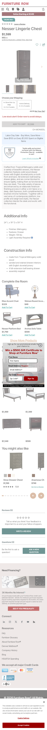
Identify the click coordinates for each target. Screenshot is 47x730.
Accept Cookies (23, 725)
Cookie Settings (23, 718)
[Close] (44, 702)
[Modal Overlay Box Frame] (23, 365)
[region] (23, 714)
